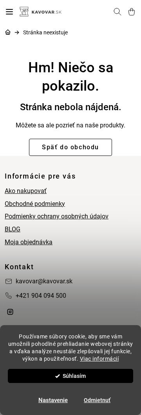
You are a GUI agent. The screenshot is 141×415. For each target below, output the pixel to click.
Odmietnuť (97, 400)
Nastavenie (53, 400)
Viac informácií (99, 359)
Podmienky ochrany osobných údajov (56, 216)
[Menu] (9, 11)
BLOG (12, 229)
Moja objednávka (28, 242)
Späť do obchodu (70, 147)
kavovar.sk (10, 311)
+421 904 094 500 (41, 295)
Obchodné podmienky (35, 204)
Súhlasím (74, 376)
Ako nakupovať (26, 191)
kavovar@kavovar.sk (44, 281)
